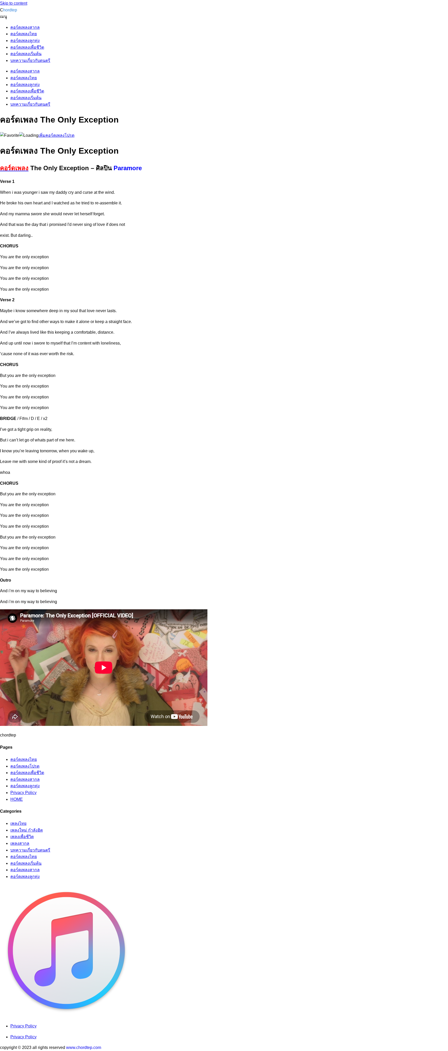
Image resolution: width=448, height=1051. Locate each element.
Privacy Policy (23, 792)
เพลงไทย (18, 823)
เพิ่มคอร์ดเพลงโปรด (56, 135)
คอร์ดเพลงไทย (23, 34)
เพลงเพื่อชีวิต (22, 836)
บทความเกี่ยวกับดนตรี (30, 60)
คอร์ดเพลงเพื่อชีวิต (27, 47)
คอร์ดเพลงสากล (25, 27)
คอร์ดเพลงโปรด (24, 766)
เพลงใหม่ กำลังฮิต (26, 830)
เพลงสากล (19, 843)
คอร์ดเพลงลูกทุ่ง (25, 40)
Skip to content (13, 3)
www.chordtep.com (83, 1047)
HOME (16, 799)
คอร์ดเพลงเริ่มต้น (25, 54)
